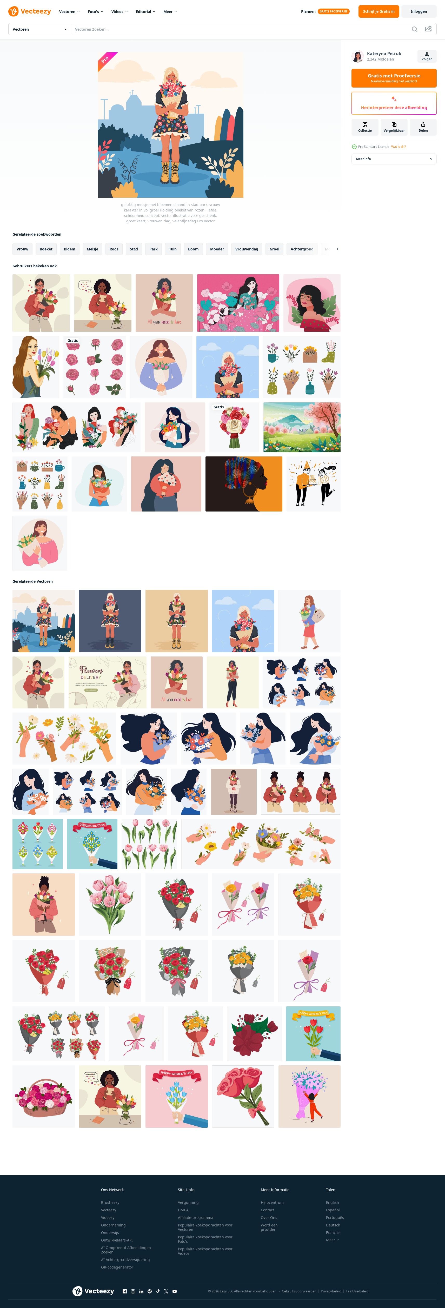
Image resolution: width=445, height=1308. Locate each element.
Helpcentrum (272, 1202)
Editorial (143, 11)
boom (193, 249)
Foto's (93, 11)
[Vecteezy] (29, 11)
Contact (267, 1209)
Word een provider (269, 1227)
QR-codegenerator (117, 1267)
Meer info (363, 159)
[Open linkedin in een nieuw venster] (141, 1291)
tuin (173, 249)
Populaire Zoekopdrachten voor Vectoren (205, 1227)
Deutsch (333, 1225)
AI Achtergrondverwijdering (125, 1259)
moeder (217, 249)
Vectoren (67, 11)
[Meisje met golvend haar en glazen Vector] (312, 303)
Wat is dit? (398, 146)
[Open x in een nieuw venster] (166, 1291)
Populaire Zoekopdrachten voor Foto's (205, 1239)
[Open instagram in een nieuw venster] (133, 1291)
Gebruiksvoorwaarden (299, 1291)
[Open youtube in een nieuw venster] (174, 1291)
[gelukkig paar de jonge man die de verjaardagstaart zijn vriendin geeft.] (314, 484)
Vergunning (188, 1202)
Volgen (427, 59)
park (153, 249)
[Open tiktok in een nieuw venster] (158, 1291)
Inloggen (419, 11)
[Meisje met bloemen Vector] (238, 303)
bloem (69, 249)
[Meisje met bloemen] (175, 427)
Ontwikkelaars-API (117, 1240)
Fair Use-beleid (357, 1291)
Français (333, 1232)
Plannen (308, 11)
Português (335, 1217)
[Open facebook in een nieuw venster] (125, 1291)
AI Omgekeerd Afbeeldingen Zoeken (126, 1249)
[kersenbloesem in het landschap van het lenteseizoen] (302, 427)
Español (333, 1209)
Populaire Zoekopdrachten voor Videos (205, 1251)
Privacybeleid (331, 1291)
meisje (92, 249)
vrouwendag (246, 249)
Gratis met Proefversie (394, 78)
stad (134, 249)
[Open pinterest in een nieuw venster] (150, 1291)
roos (114, 249)
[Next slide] (332, 249)
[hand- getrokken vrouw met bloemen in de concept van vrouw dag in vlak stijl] (302, 682)
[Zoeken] (414, 29)
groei (274, 249)
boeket (46, 249)
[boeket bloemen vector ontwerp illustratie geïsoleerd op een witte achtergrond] (234, 427)
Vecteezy (108, 1209)
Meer (167, 11)
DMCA (183, 1209)
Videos (117, 11)
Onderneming (113, 1225)
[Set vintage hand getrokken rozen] (94, 367)
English (332, 1202)
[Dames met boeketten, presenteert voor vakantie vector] (76, 427)
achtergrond (302, 249)
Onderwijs (110, 1232)
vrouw (22, 249)
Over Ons (269, 1217)
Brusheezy (110, 1202)
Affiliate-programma (195, 1217)
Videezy (107, 1217)
